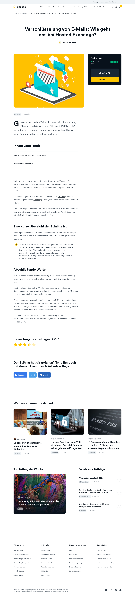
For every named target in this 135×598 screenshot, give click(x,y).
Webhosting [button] (19, 545)
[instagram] (111, 590)
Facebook (21, 375)
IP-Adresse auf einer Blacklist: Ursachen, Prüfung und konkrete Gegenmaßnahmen (104, 445)
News (20, 509)
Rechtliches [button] (102, 545)
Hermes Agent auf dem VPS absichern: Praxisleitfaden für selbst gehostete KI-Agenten (67, 445)
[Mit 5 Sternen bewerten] (34, 345)
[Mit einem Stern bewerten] (16, 345)
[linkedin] (106, 590)
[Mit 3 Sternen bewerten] (25, 345)
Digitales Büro (83, 482)
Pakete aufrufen (104, 79)
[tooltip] (116, 7)
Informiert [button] (45, 545)
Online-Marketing (84, 496)
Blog (120, 2)
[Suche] (112, 7)
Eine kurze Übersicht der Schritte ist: (30, 155)
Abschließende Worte (23, 163)
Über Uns (108, 2)
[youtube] (120, 590)
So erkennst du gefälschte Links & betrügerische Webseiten (28, 446)
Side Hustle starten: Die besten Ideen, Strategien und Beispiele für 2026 (95, 491)
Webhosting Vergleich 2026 (91, 478)
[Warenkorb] (119, 7)
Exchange (38, 199)
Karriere (114, 2)
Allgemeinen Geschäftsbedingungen (56, 591)
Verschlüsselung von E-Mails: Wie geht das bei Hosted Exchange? (54, 13)
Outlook (61, 196)
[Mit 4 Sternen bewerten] (29, 345)
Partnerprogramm (98, 2)
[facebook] (116, 590)
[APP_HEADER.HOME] (20, 6)
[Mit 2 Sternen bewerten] (20, 345)
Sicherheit (23, 13)
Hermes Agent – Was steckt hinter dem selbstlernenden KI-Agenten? (38, 503)
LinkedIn (46, 375)
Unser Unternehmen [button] (78, 545)
